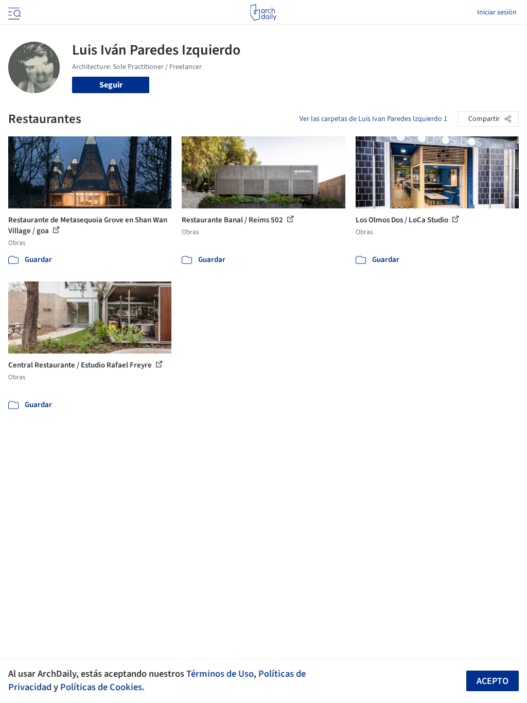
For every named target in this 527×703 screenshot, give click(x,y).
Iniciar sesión (497, 12)
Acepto (492, 681)
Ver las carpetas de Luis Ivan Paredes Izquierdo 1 (373, 118)
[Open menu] (13, 12)
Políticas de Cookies (101, 687)
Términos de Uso (220, 673)
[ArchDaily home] (263, 12)
